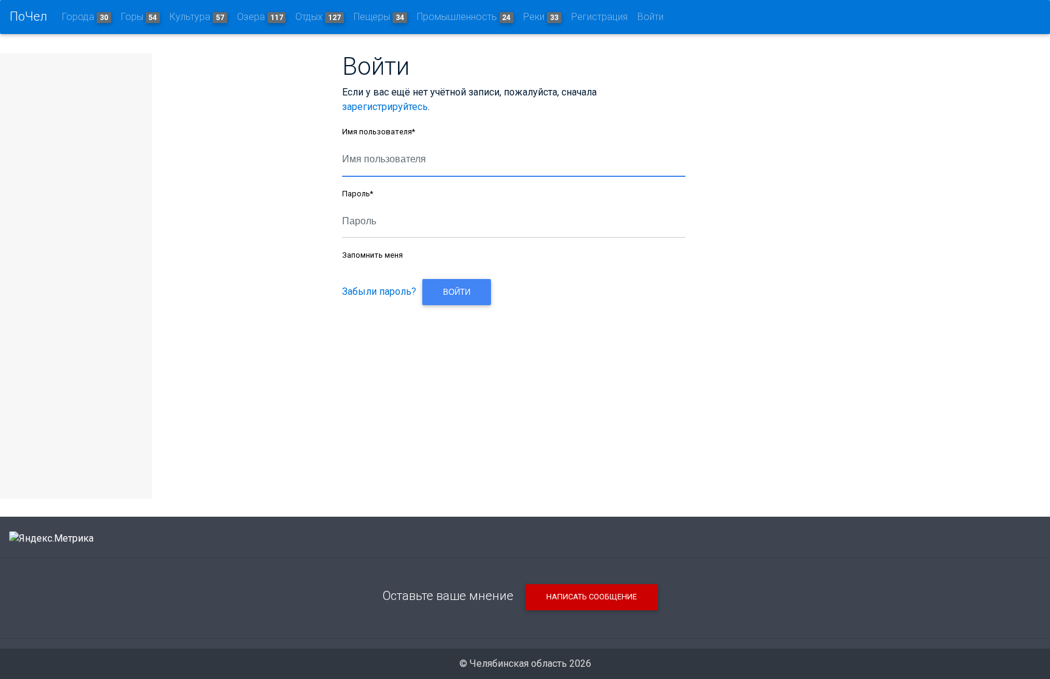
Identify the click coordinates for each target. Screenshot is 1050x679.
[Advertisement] (513, 394)
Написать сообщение (591, 596)
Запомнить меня (372, 255)
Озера (260, 16)
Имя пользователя (378, 131)
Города (85, 16)
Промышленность (464, 16)
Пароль (357, 193)
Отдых (318, 16)
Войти (650, 16)
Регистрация (599, 16)
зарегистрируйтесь (385, 106)
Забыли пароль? (379, 291)
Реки (540, 16)
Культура (197, 16)
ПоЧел (28, 16)
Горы (139, 16)
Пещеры (379, 16)
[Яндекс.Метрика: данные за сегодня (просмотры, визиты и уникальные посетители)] (51, 538)
